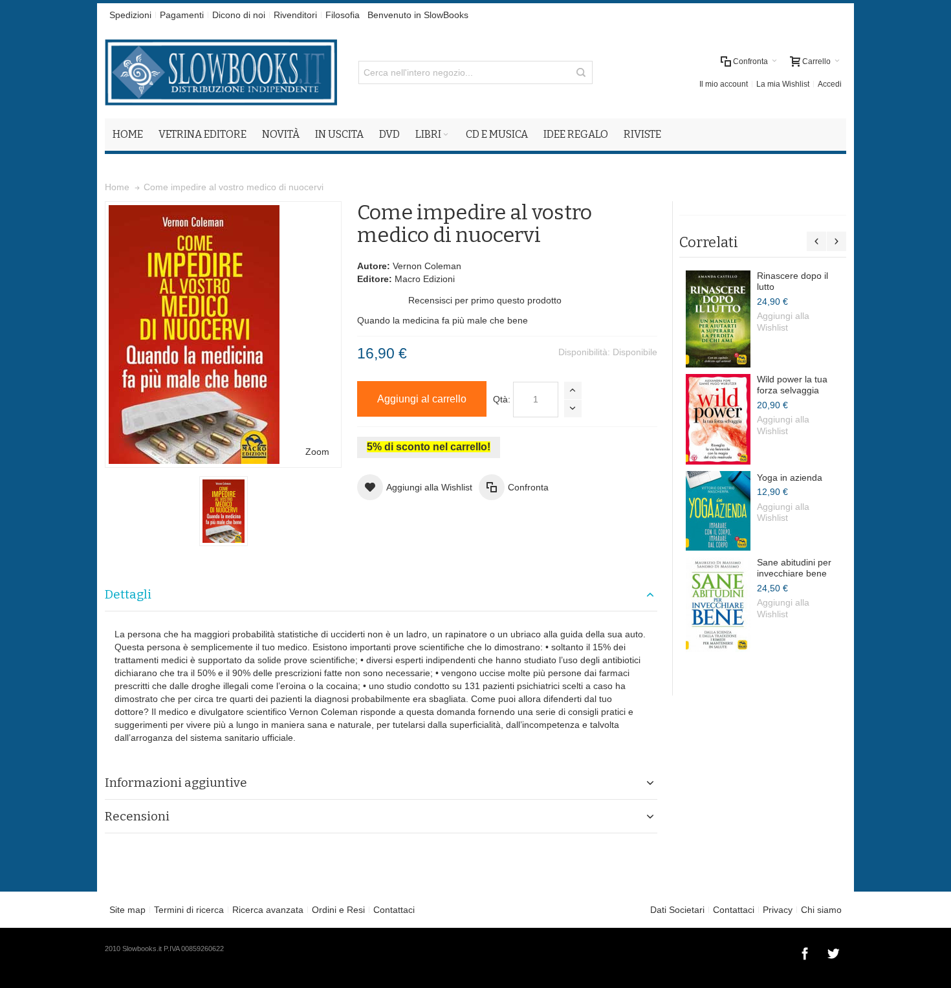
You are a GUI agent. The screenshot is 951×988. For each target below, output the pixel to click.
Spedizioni (130, 15)
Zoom (317, 451)
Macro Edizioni (425, 279)
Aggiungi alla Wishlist (783, 322)
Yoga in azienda (789, 477)
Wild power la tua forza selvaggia (792, 385)
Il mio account (723, 84)
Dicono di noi (238, 15)
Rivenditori (295, 15)
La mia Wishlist (782, 84)
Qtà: (501, 399)
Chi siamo (821, 910)
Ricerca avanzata (267, 910)
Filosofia (342, 15)
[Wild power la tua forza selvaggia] (718, 419)
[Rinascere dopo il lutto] (718, 319)
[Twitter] (833, 952)
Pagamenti (182, 15)
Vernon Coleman (427, 266)
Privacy (777, 910)
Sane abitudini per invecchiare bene (794, 568)
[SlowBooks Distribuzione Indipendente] (221, 72)
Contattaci (394, 910)
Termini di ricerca (189, 910)
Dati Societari (677, 910)
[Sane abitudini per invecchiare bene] (718, 604)
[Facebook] (806, 952)
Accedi (830, 84)
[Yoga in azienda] (718, 511)
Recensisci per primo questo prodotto (485, 300)
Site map (127, 910)
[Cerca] (581, 72)
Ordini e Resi (338, 910)
